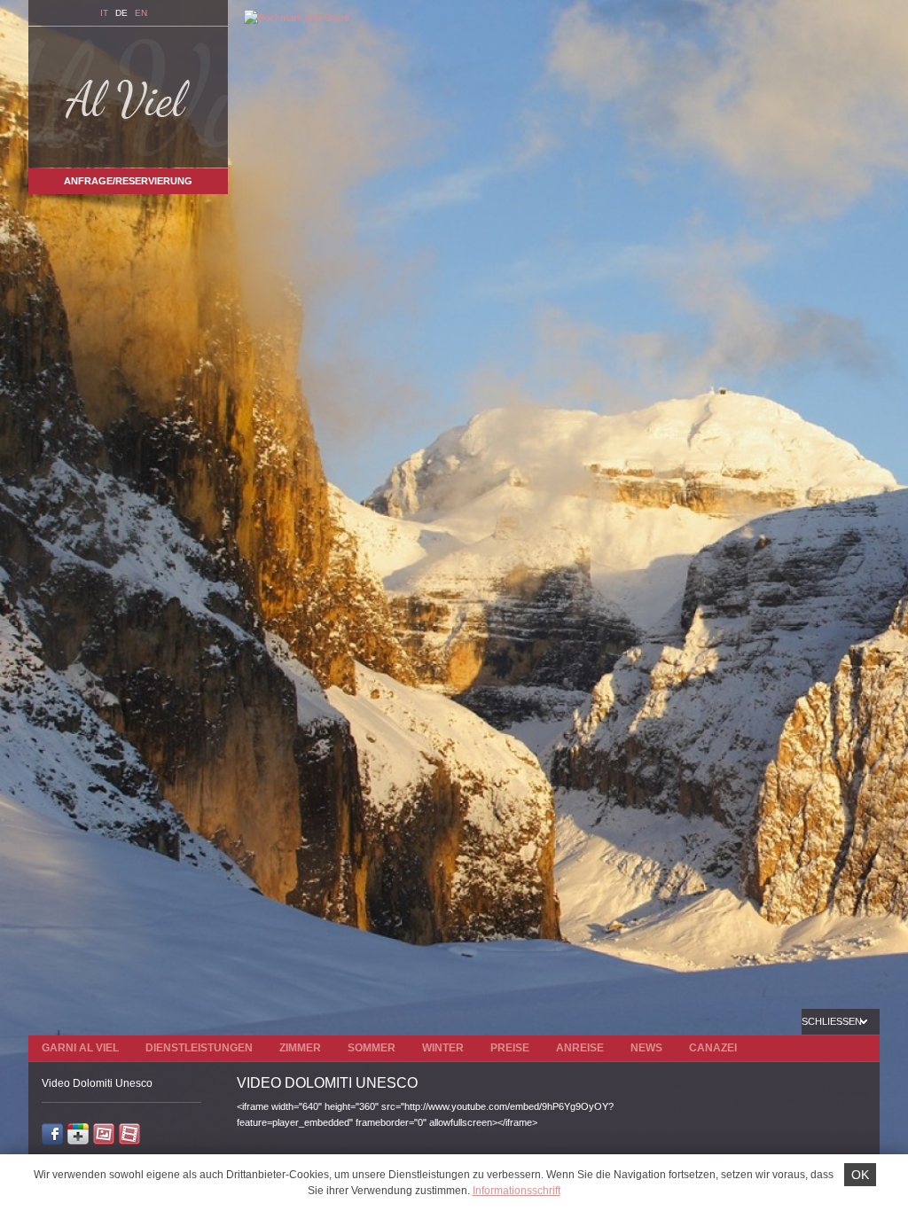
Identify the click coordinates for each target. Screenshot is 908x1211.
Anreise (580, 1048)
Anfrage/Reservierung (128, 181)
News (646, 1048)
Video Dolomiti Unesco (97, 1083)
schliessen (833, 1021)
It (104, 13)
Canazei (713, 1048)
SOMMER (371, 1048)
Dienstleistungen (199, 1048)
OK (860, 1175)
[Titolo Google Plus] (78, 1136)
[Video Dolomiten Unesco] (129, 1136)
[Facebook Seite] (52, 1136)
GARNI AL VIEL (80, 1048)
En (141, 13)
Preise (509, 1048)
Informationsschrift (516, 1190)
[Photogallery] (103, 1136)
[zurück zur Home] (128, 97)
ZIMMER (300, 1048)
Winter (443, 1048)
